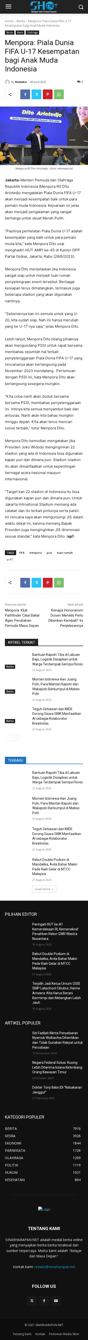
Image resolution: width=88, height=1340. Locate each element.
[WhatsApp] (59, 94)
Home (9, 21)
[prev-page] (8, 738)
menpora (35, 552)
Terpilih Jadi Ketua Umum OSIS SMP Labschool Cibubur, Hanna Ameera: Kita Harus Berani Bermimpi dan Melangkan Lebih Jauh (56, 993)
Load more (42, 889)
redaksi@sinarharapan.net (54, 1266)
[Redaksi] (8, 81)
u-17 (9, 559)
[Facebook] (25, 94)
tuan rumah (65, 552)
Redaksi (21, 82)
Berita (21, 21)
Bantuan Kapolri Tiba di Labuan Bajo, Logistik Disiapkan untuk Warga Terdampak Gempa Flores (57, 659)
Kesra (20, 32)
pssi (49, 552)
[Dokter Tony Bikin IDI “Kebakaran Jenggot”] (16, 1093)
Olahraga (32, 32)
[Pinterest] (48, 94)
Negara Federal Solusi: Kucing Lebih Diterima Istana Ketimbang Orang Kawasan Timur (57, 1067)
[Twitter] (36, 94)
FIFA (21, 552)
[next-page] (16, 738)
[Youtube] (56, 1301)
